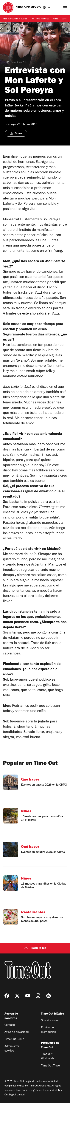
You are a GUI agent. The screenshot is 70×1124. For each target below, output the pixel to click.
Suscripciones (49, 1020)
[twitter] (17, 995)
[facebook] (6, 995)
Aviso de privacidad (16, 1032)
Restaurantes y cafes (15, 19)
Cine (55, 19)
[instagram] (38, 995)
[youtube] (27, 995)
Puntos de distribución (48, 1030)
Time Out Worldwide (47, 1056)
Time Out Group (14, 1039)
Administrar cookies (11, 1048)
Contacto (9, 1025)
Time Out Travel (50, 1065)
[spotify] (48, 995)
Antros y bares (40, 19)
